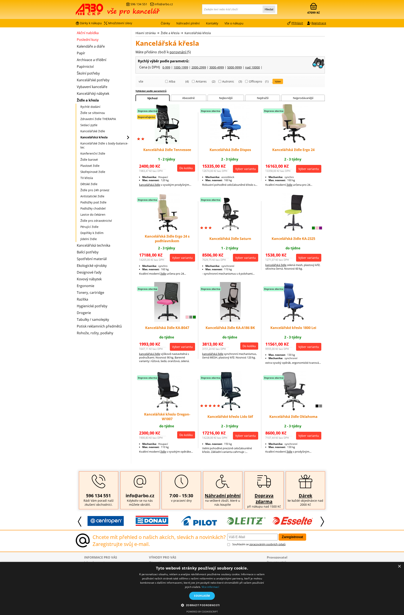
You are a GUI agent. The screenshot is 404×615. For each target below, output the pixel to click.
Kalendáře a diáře (91, 46)
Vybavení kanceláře (92, 86)
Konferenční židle (92, 153)
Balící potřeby (87, 252)
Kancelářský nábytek (93, 93)
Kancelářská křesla (198, 33)
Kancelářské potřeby (93, 80)
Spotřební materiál (92, 259)
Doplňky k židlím (92, 233)
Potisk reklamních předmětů (99, 326)
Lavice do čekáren (92, 215)
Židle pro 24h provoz (94, 190)
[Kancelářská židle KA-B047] (167, 320)
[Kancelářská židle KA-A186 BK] (230, 320)
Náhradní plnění (223, 496)
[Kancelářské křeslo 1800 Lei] (293, 320)
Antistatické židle (92, 196)
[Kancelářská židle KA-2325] (293, 232)
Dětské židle (88, 184)
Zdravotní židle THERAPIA (98, 119)
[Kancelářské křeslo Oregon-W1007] (167, 410)
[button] (202, 605)
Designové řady (89, 272)
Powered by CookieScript (202, 611)
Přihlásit (297, 23)
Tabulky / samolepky (93, 319)
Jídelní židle (88, 239)
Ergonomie (85, 285)
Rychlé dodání (90, 107)
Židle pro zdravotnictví (96, 221)
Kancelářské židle (92, 131)
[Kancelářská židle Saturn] (230, 232)
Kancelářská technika (93, 245)
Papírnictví (85, 66)
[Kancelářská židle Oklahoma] (293, 410)
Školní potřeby (88, 73)
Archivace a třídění (91, 59)
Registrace (318, 23)
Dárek (305, 496)
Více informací (210, 587)
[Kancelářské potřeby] (99, 11)
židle (289, 185)
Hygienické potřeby (92, 306)
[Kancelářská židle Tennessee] (167, 143)
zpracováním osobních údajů (267, 544)
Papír (81, 53)
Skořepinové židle (92, 172)
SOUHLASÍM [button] (202, 596)
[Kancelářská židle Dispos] (230, 143)
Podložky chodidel (93, 208)
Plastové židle (90, 166)
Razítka (82, 299)
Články (165, 23)
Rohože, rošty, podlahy (95, 333)
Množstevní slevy (120, 23)
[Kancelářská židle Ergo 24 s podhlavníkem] (167, 232)
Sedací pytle (88, 125)
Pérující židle (89, 227)
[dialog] (202, 588)
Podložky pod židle (93, 202)
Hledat (269, 9)
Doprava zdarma (264, 498)
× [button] (399, 566)
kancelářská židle (149, 185)
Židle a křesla (170, 33)
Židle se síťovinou (92, 113)
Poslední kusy (87, 39)
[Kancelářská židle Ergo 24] (293, 143)
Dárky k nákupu (91, 23)
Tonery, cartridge (90, 292)
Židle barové (89, 160)
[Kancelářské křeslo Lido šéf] (230, 410)
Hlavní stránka (146, 33)
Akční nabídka (88, 33)
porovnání (178, 52)
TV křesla (86, 178)
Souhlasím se (259, 544)
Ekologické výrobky (92, 265)
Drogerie (84, 312)
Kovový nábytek (89, 279)
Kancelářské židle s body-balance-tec (104, 145)
